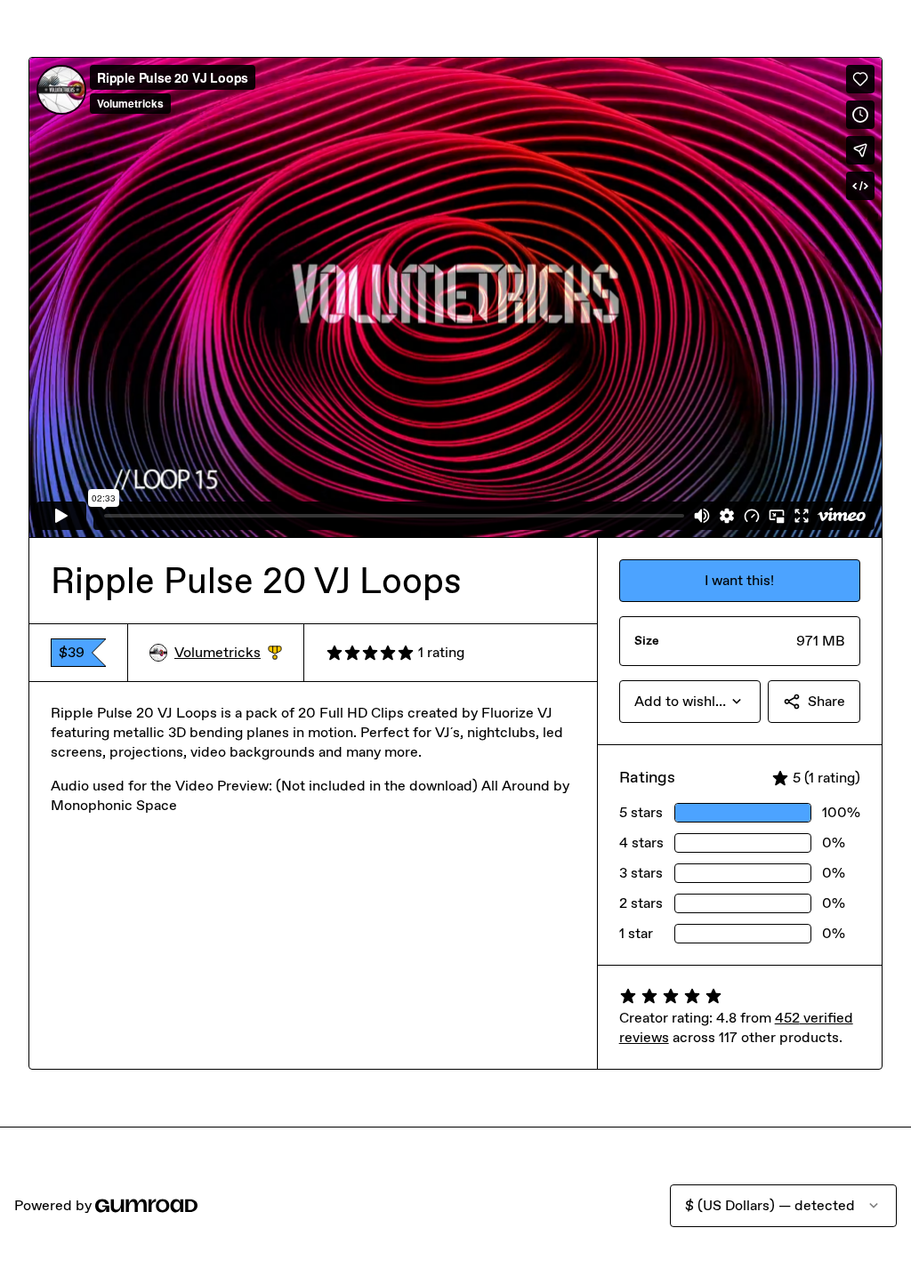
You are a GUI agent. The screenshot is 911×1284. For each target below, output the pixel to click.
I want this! (739, 580)
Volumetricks (228, 653)
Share (826, 701)
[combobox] (690, 701)
